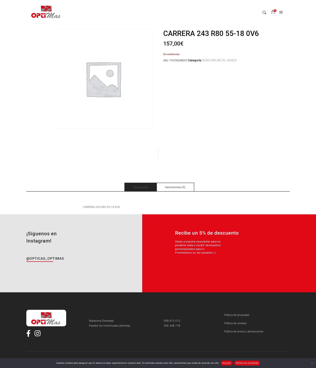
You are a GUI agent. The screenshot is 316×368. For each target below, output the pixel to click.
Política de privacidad (247, 363)
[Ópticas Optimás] (46, 11)
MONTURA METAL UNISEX (219, 60)
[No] (312, 363)
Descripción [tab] (140, 187)
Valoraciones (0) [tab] (175, 187)
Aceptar (227, 363)
